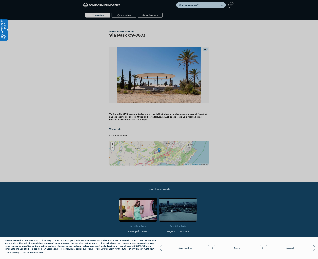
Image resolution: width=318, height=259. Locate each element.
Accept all (290, 248)
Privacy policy (13, 253)
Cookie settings (185, 248)
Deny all (237, 248)
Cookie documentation (33, 253)
